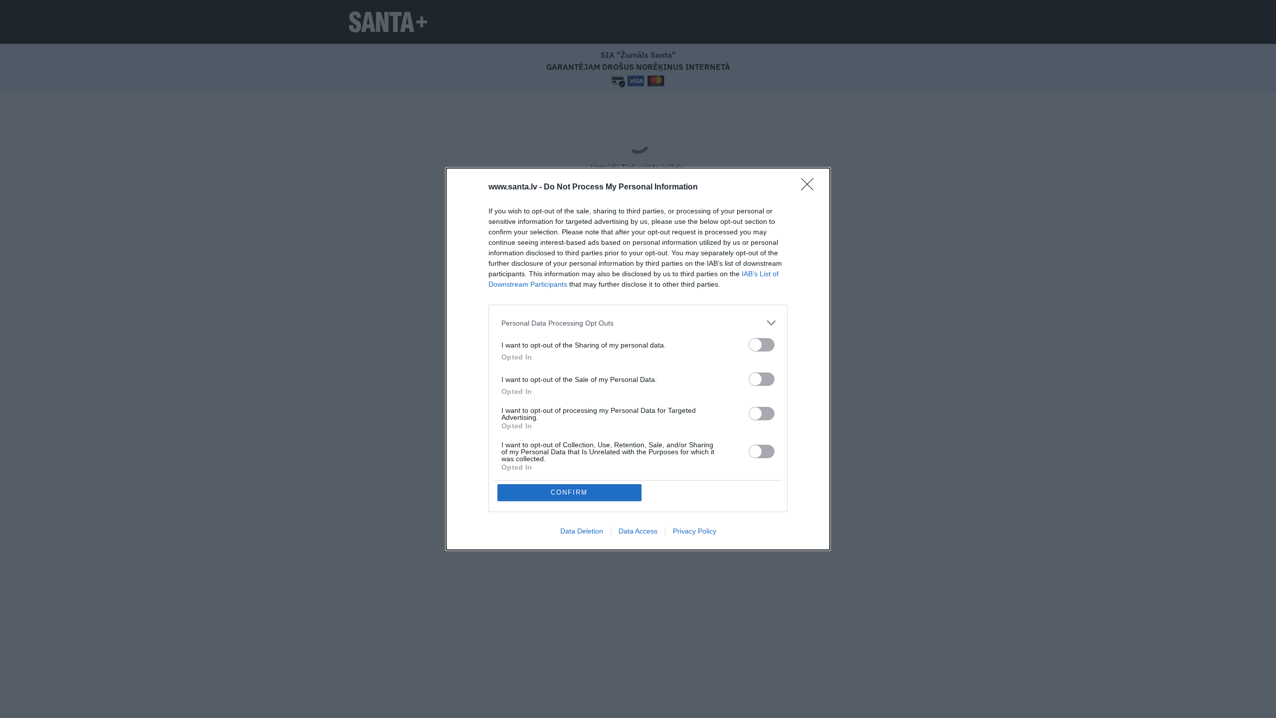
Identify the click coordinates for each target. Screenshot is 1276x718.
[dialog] (638, 359)
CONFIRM (569, 492)
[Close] (810, 187)
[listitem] (638, 323)
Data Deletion (581, 531)
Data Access (638, 531)
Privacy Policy (694, 531)
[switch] (762, 345)
